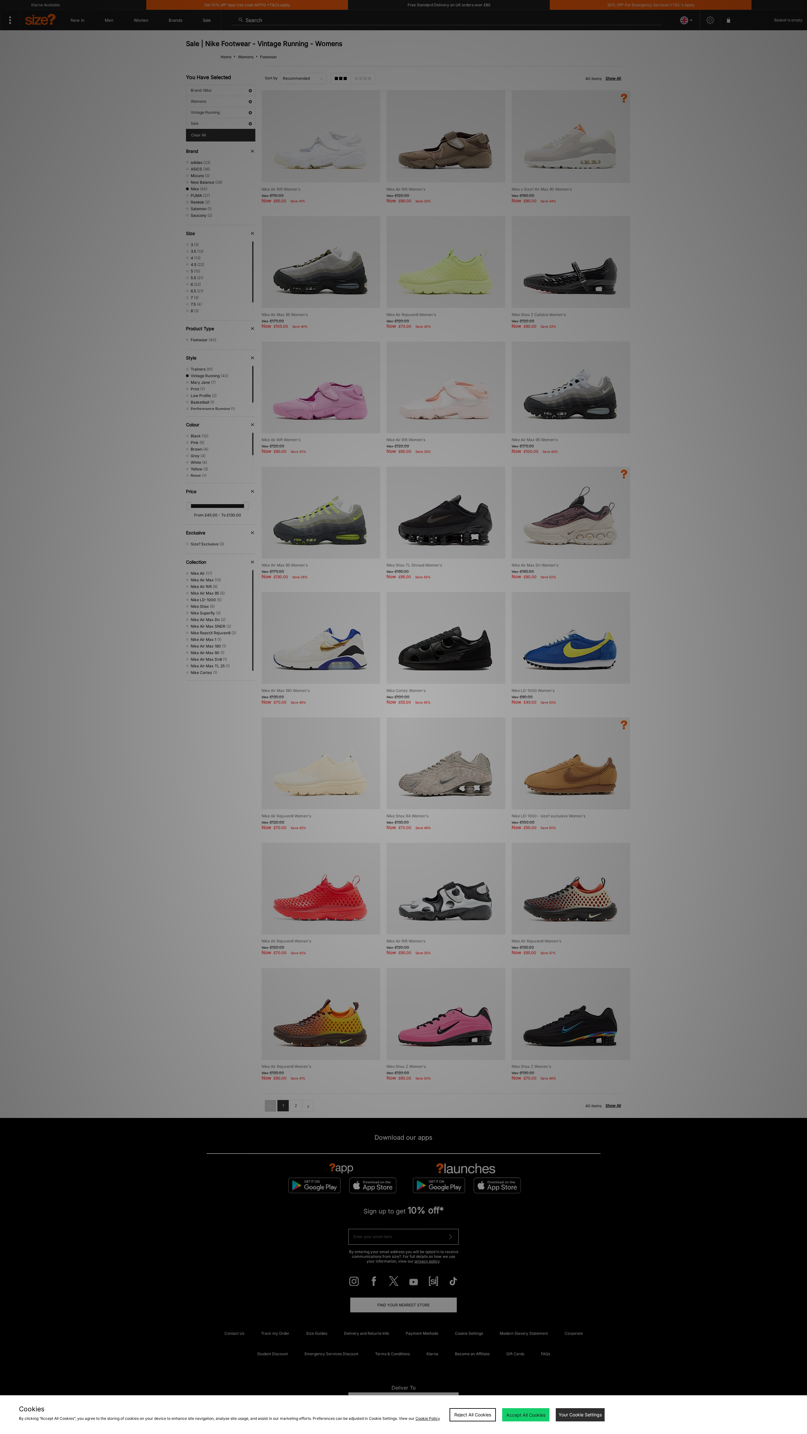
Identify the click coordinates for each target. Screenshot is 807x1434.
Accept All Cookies (525, 1415)
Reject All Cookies (472, 1414)
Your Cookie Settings (580, 1414)
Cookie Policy (427, 1418)
